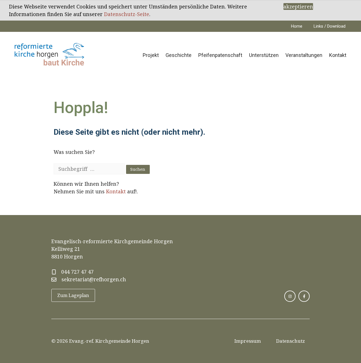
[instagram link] (290, 296)
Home (296, 26)
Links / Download (329, 26)
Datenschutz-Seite (126, 14)
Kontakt (337, 55)
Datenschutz (290, 341)
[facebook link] (304, 296)
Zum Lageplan (73, 295)
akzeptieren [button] (298, 6)
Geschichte (178, 55)
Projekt (151, 55)
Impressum (247, 341)
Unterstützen (264, 55)
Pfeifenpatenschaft (220, 55)
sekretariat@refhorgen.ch (93, 279)
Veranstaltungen (303, 55)
